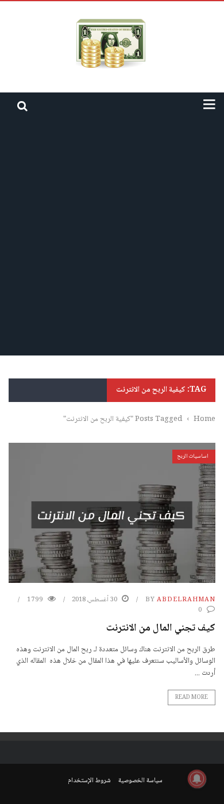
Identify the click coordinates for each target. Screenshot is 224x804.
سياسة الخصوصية (140, 781)
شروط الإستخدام (89, 781)
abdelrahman (186, 599)
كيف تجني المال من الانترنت (160, 628)
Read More (191, 697)
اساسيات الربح (192, 456)
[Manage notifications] (197, 779)
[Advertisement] (112, 238)
